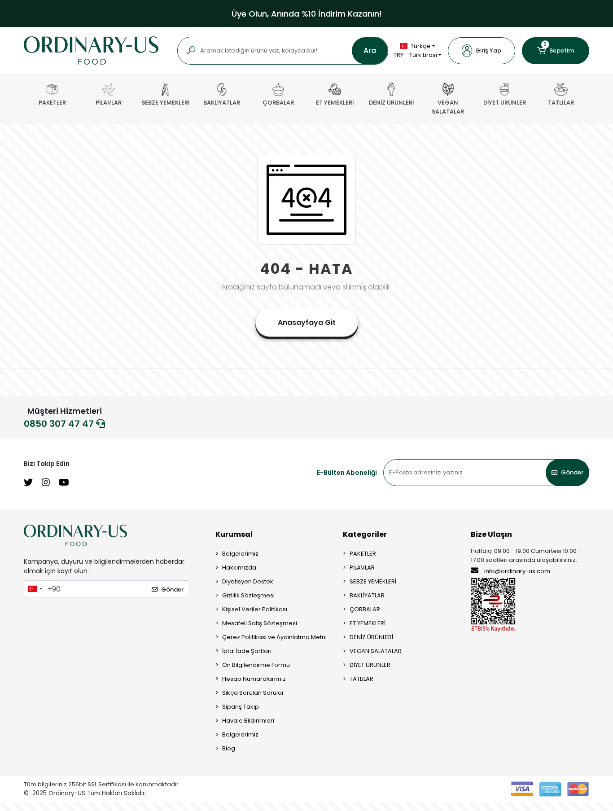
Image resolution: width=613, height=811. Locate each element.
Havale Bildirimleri (248, 720)
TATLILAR (361, 679)
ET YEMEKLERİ (367, 623)
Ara (369, 50)
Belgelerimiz (240, 553)
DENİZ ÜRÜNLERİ (371, 637)
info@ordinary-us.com (517, 571)
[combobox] (34, 589)
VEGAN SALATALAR (376, 651)
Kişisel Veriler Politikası (254, 609)
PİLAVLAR (362, 567)
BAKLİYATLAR (367, 595)
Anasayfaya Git (307, 322)
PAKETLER (363, 553)
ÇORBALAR (365, 609)
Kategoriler (365, 534)
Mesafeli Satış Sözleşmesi (259, 623)
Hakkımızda (239, 567)
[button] (481, 50)
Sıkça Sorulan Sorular (253, 692)
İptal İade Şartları (246, 651)
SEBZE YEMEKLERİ (373, 581)
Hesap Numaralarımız (254, 679)
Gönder (572, 472)
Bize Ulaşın (491, 534)
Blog (228, 748)
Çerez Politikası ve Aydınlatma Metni (274, 637)
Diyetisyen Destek (247, 581)
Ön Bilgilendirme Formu (256, 665)
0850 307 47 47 (60, 423)
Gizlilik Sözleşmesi (248, 595)
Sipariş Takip (240, 706)
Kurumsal (234, 534)
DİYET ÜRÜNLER (370, 665)
